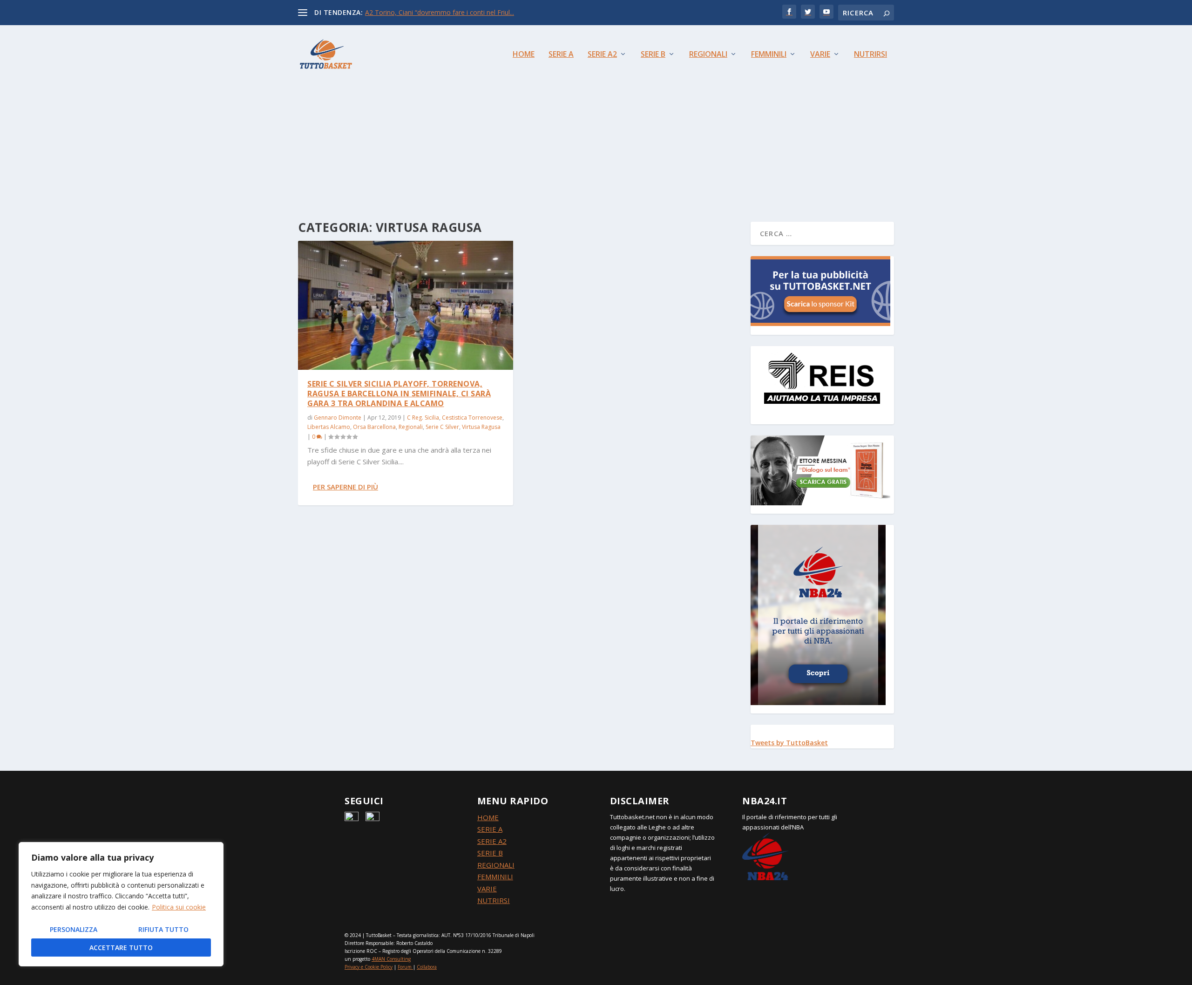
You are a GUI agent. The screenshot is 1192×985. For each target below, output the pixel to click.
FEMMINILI (495, 876)
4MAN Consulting (391, 959)
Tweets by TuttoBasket (789, 742)
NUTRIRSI (493, 900)
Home (524, 54)
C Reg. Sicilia (423, 417)
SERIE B (490, 852)
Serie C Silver (442, 427)
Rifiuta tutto (163, 929)
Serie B (653, 54)
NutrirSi (870, 54)
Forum (405, 967)
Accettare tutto (121, 947)
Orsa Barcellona (374, 427)
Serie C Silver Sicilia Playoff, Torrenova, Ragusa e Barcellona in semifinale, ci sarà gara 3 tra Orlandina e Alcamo (399, 393)
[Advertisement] (596, 133)
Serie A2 (602, 54)
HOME (488, 817)
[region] (121, 904)
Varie (820, 54)
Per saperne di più (345, 486)
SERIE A (489, 829)
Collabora (427, 967)
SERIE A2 (492, 841)
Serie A (561, 54)
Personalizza (73, 929)
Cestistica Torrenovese (472, 417)
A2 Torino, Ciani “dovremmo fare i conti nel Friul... (439, 12)
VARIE (487, 888)
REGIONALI (496, 865)
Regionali (708, 54)
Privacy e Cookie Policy (369, 967)
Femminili (768, 54)
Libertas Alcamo (328, 427)
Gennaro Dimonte (337, 417)
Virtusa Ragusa (481, 427)
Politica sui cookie (179, 907)
